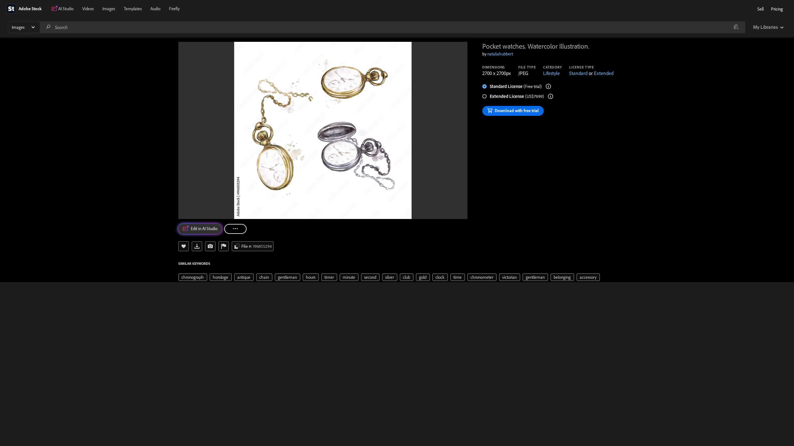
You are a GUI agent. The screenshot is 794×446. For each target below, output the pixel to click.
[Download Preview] (197, 246)
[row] (192, 277)
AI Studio (66, 8)
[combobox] (392, 27)
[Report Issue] (223, 246)
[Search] (48, 27)
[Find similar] (736, 27)
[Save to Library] (183, 246)
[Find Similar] (210, 246)
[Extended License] (550, 96)
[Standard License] (548, 86)
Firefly (174, 8)
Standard (578, 73)
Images (108, 8)
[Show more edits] (235, 229)
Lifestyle (551, 73)
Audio (155, 8)
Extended (603, 73)
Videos (88, 8)
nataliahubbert (500, 54)
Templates (133, 8)
